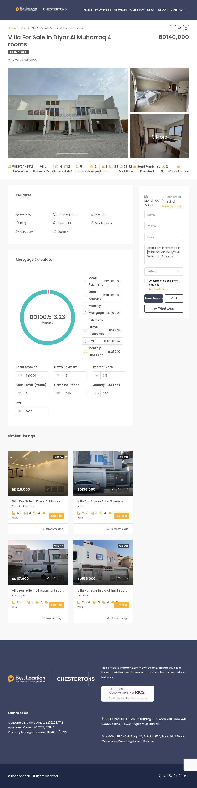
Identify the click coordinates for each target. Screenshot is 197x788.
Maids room (103, 223)
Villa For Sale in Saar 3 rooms (100, 501)
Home (88, 10)
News (151, 10)
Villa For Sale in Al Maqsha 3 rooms (39, 590)
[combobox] (163, 271)
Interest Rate (103, 367)
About (163, 10)
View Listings (171, 206)
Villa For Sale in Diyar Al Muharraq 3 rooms (45, 501)
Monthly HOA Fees (106, 385)
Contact (177, 10)
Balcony (25, 214)
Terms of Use (157, 289)
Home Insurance (66, 385)
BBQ (23, 223)
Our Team (137, 10)
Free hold (64, 223)
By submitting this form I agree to (164, 285)
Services (120, 10)
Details (56, 516)
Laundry (100, 214)
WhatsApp (165, 308)
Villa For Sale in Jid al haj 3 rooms (103, 590)
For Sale (18, 52)
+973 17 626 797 (23, 29)
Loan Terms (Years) (31, 385)
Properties (103, 10)
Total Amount (26, 367)
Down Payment (66, 367)
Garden (63, 232)
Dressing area (67, 214)
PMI (18, 403)
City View (26, 232)
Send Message (154, 298)
